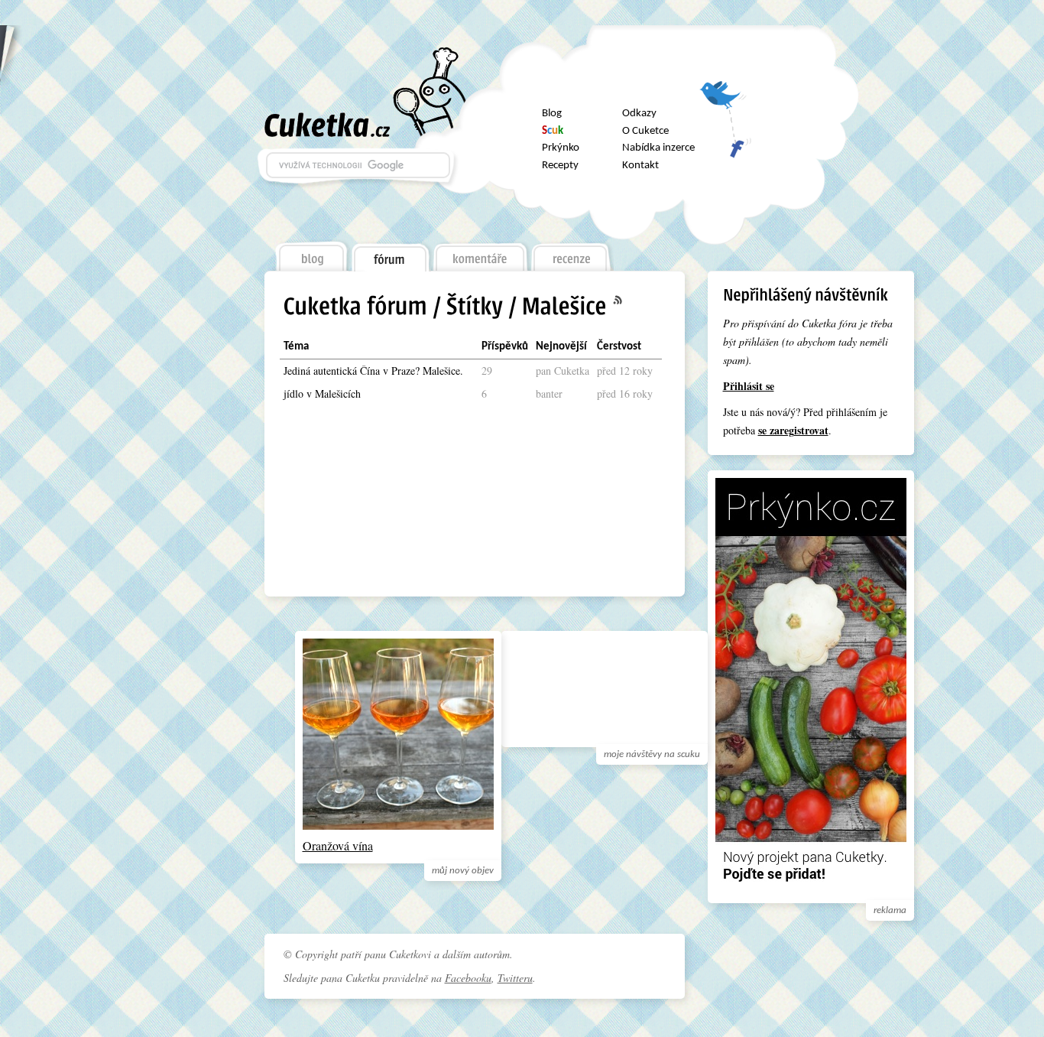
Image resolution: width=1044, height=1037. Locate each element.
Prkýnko (560, 148)
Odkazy (639, 113)
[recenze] (572, 253)
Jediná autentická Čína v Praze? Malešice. (373, 370)
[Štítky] (474, 307)
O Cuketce (645, 131)
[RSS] (626, 300)
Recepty (560, 165)
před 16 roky (625, 393)
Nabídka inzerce (658, 148)
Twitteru (515, 977)
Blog (552, 113)
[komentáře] (480, 253)
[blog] (310, 253)
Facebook (725, 141)
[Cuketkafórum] (355, 307)
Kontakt (640, 165)
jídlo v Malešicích (322, 393)
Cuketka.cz (327, 124)
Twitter (725, 100)
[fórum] (390, 253)
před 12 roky (625, 370)
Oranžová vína (338, 845)
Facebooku (468, 977)
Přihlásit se (748, 386)
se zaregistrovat (793, 430)
